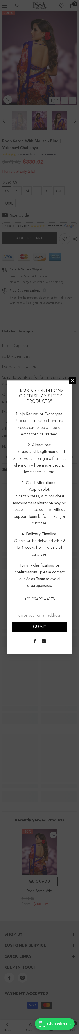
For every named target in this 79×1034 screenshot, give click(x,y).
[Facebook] (35, 641)
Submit (39, 626)
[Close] (72, 380)
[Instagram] (44, 641)
